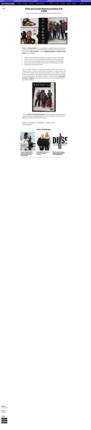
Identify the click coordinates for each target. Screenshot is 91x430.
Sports (51, 3)
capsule (25, 122)
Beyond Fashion (40, 3)
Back (3, 8)
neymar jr (48, 122)
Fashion (19, 3)
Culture (25, 3)
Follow (82, 3)
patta (53, 122)
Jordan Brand (41, 122)
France (68, 3)
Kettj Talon (3, 412)
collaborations (32, 122)
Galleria (62, 3)
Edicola (74, 3)
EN (86, 3)
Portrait (31, 3)
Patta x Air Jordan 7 (27, 124)
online (36, 116)
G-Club (57, 3)
